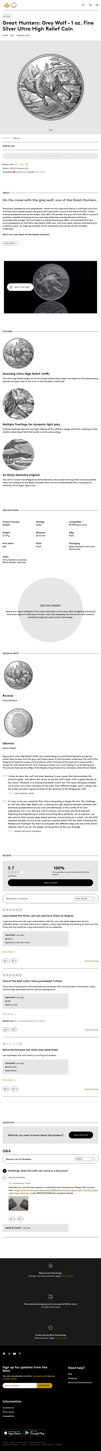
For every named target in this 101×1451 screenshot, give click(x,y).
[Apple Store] (12, 1432)
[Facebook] (4, 1353)
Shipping (72, 1378)
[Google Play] (35, 1432)
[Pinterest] (19, 1353)
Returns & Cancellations (80, 1382)
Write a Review (50, 883)
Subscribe (44, 1385)
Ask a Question (81, 1135)
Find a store (40, 172)
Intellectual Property (11, 1445)
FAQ (70, 1374)
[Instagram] (9, 1353)
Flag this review (91, 961)
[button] (18, 1203)
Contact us (38, 1376)
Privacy (24, 1445)
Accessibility (9, 1416)
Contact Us (8, 1407)
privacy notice (9, 1378)
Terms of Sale (47, 1445)
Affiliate (58, 1445)
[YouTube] (14, 1353)
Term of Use (35, 1445)
